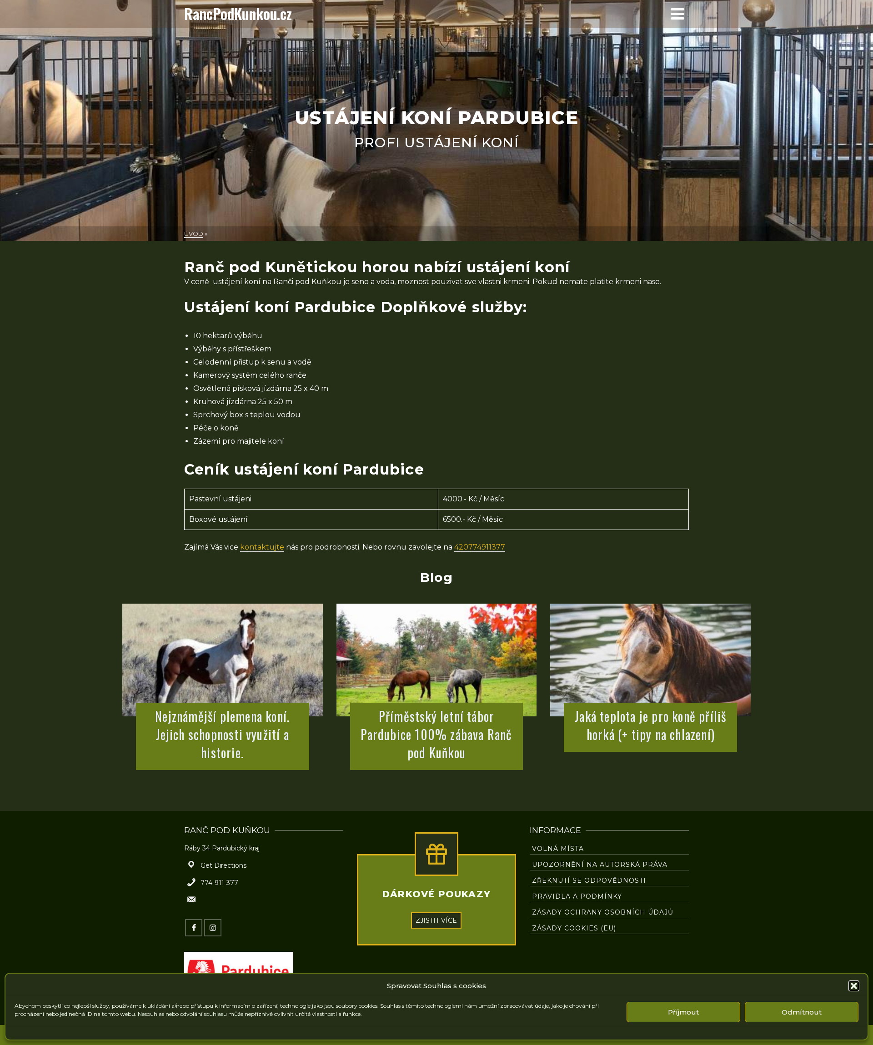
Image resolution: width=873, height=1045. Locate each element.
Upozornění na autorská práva (599, 864)
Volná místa (558, 849)
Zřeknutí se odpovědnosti (589, 880)
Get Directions (223, 865)
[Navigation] (677, 13)
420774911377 (479, 547)
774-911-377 (219, 883)
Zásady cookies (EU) (574, 928)
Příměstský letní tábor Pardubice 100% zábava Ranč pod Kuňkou (436, 734)
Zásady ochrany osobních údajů (602, 912)
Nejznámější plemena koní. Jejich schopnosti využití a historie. (222, 734)
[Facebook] (193, 927)
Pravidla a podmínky (577, 896)
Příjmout (683, 1012)
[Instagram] (212, 927)
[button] (853, 985)
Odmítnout (802, 1012)
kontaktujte (262, 547)
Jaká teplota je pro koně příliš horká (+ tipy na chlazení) (650, 725)
